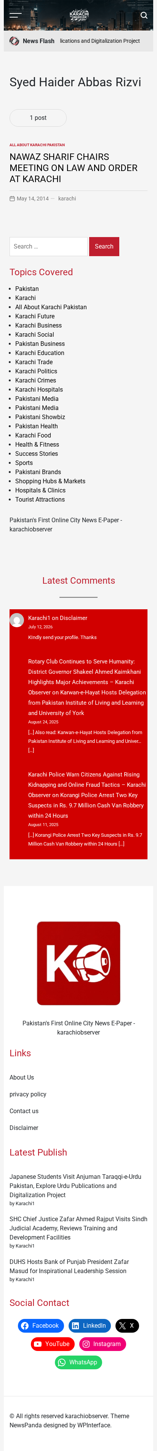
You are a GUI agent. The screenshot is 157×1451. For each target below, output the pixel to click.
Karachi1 (39, 618)
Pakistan (27, 288)
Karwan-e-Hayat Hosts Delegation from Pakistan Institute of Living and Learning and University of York (87, 703)
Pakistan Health (36, 426)
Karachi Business (38, 325)
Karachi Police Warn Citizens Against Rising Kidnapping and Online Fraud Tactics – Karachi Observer (87, 785)
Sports (24, 462)
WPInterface (93, 1425)
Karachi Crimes (35, 380)
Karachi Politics (36, 371)
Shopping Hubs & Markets (50, 481)
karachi (67, 198)
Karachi (25, 298)
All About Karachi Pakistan (37, 145)
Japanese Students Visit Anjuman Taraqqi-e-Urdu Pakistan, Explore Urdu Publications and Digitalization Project (75, 1186)
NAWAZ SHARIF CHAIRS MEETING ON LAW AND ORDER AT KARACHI (74, 168)
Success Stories (36, 453)
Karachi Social (34, 334)
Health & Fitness (37, 444)
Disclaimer (73, 618)
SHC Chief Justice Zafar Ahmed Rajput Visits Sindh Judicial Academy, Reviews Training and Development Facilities (78, 1228)
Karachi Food (33, 435)
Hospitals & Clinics (40, 490)
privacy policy (28, 1094)
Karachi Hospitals (39, 389)
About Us (22, 1077)
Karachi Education (39, 353)
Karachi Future (34, 316)
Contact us (24, 1111)
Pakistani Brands (38, 472)
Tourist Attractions (40, 499)
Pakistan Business (40, 343)
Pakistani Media (37, 398)
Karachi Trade (34, 362)
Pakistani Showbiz (40, 417)
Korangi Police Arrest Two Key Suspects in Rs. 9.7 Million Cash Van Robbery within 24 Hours (86, 805)
